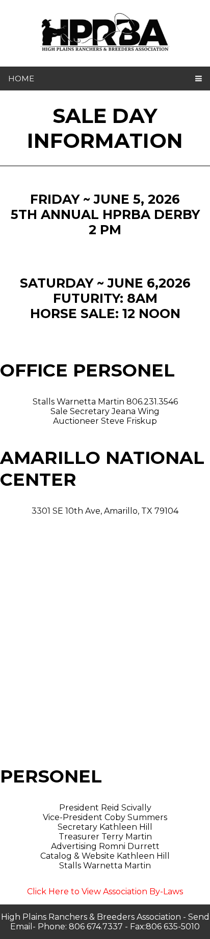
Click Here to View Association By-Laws (105, 891)
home (21, 78)
